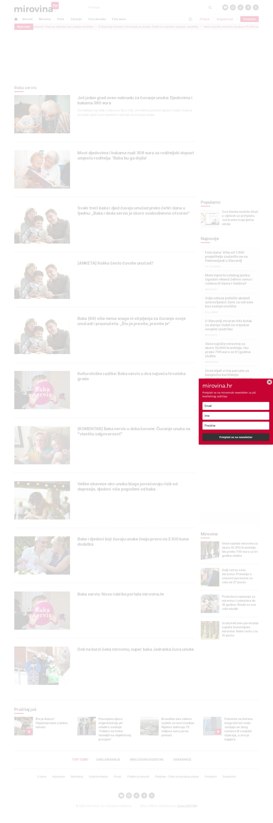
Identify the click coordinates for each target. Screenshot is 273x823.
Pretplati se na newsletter (235, 437)
